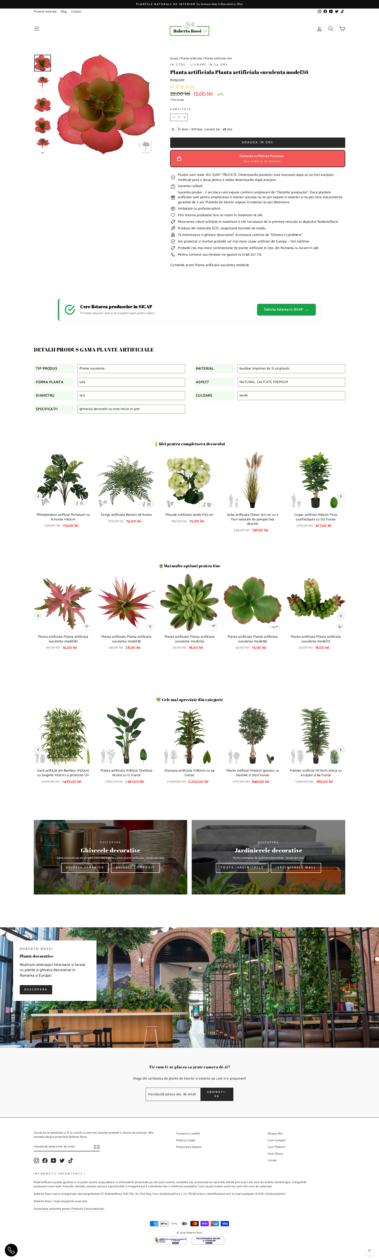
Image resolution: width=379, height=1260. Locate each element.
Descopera (36, 989)
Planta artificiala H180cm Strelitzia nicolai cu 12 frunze (126, 773)
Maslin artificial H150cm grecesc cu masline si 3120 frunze (252, 773)
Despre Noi (275, 1133)
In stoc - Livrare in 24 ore (199, 64)
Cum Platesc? (277, 1147)
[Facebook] (45, 1160)
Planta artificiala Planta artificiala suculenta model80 (63, 639)
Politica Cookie (185, 1140)
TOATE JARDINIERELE (242, 867)
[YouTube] (53, 1160)
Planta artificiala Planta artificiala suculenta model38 (126, 639)
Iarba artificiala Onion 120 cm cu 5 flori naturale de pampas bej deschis (253, 519)
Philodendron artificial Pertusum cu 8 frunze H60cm (63, 517)
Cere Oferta (275, 1153)
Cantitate (181, 109)
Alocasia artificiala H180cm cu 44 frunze (189, 773)
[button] (182, 87)
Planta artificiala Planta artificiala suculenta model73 (316, 639)
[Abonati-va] (97, 1147)
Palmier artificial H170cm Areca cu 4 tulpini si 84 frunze (316, 773)
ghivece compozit (135, 867)
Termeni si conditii (188, 1133)
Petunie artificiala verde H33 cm (189, 515)
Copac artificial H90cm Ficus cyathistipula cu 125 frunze (315, 517)
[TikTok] (70, 1160)
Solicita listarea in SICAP (286, 309)
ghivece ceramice (85, 867)
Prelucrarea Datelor (189, 1147)
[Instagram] (36, 1160)
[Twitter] (62, 1160)
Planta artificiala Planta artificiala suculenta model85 (253, 639)
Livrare (272, 1160)
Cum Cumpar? (277, 1140)
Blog (64, 11)
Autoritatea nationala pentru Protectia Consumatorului (69, 1208)
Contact (76, 11)
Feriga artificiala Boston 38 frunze (126, 515)
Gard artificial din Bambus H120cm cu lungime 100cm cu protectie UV (63, 773)
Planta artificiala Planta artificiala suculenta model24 (189, 639)
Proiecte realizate (45, 11)
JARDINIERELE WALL (295, 867)
